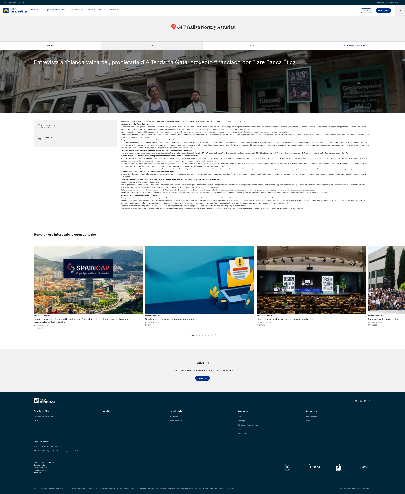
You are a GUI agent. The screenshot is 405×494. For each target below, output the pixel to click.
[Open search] (400, 10)
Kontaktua (390, 2)
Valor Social (242, 434)
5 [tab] (205, 335)
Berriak (152, 46)
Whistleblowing (123, 488)
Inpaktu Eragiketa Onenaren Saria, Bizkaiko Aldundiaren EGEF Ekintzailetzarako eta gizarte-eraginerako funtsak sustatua (84, 320)
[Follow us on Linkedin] (365, 401)
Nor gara (253, 46)
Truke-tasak (174, 416)
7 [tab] (212, 335)
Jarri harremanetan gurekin (354, 46)
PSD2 (36, 488)
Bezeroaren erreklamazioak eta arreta (151, 488)
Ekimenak (50, 46)
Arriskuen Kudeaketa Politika (206, 488)
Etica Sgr (241, 421)
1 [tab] (193, 335)
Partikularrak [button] (35, 10)
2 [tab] (196, 335)
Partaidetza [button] (112, 10)
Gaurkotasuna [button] (75, 10)
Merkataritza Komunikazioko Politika (101, 488)
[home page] (15, 10)
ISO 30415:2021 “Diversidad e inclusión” (49, 446)
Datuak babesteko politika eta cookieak (354, 488)
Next (216, 336)
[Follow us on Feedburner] (369, 401)
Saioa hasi (366, 10)
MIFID (133, 488)
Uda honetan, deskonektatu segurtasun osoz (169, 319)
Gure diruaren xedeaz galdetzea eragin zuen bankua (285, 319)
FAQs (36, 421)
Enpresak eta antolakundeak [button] (55, 10)
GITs (239, 429)
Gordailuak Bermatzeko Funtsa (51, 488)
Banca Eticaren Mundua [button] (94, 10)
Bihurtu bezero (383, 10)
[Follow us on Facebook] (356, 401)
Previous (189, 335)
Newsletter (380, 2)
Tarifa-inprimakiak (176, 421)
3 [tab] (199, 335)
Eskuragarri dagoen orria (13, 2)
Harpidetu (202, 378)
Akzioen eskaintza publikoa (75, 488)
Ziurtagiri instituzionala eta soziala (180, 488)
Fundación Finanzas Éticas (248, 425)
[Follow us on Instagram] (360, 401)
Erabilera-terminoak (226, 488)
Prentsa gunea (311, 416)
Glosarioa (309, 421)
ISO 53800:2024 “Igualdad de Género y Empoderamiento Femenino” (59, 451)
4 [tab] (202, 335)
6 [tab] (208, 335)
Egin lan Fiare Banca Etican (44, 416)
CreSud (241, 416)
